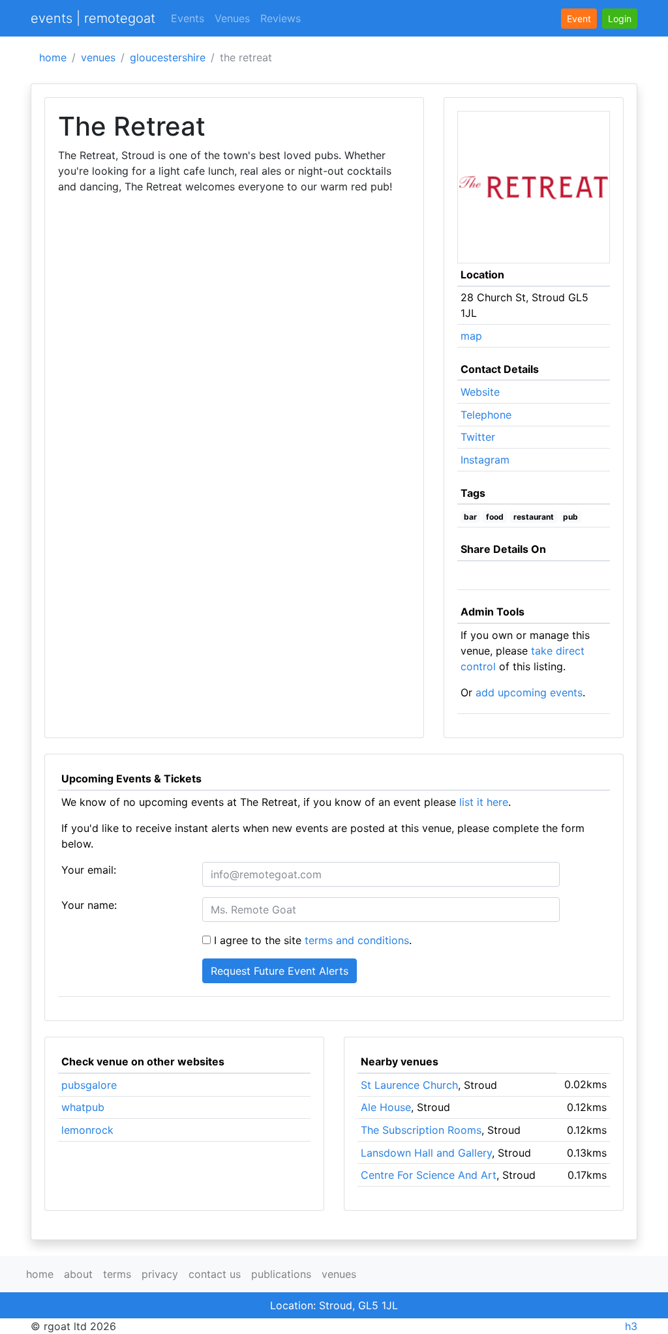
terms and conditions (357, 940)
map (471, 335)
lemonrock (87, 1129)
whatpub (82, 1107)
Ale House (386, 1107)
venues (98, 57)
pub (570, 517)
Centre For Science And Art (428, 1174)
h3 (631, 1326)
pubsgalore (89, 1084)
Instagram (485, 459)
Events (187, 18)
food (495, 517)
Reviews (280, 18)
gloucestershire (167, 57)
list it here (483, 801)
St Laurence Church (409, 1084)
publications (281, 1274)
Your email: (88, 869)
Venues (232, 18)
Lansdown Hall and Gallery (426, 1152)
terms (117, 1274)
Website (480, 391)
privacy (160, 1274)
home (53, 57)
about (78, 1274)
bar (470, 517)
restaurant (533, 517)
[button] (619, 18)
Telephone (486, 414)
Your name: (89, 905)
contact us (215, 1274)
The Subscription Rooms (421, 1129)
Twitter (478, 436)
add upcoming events (529, 692)
